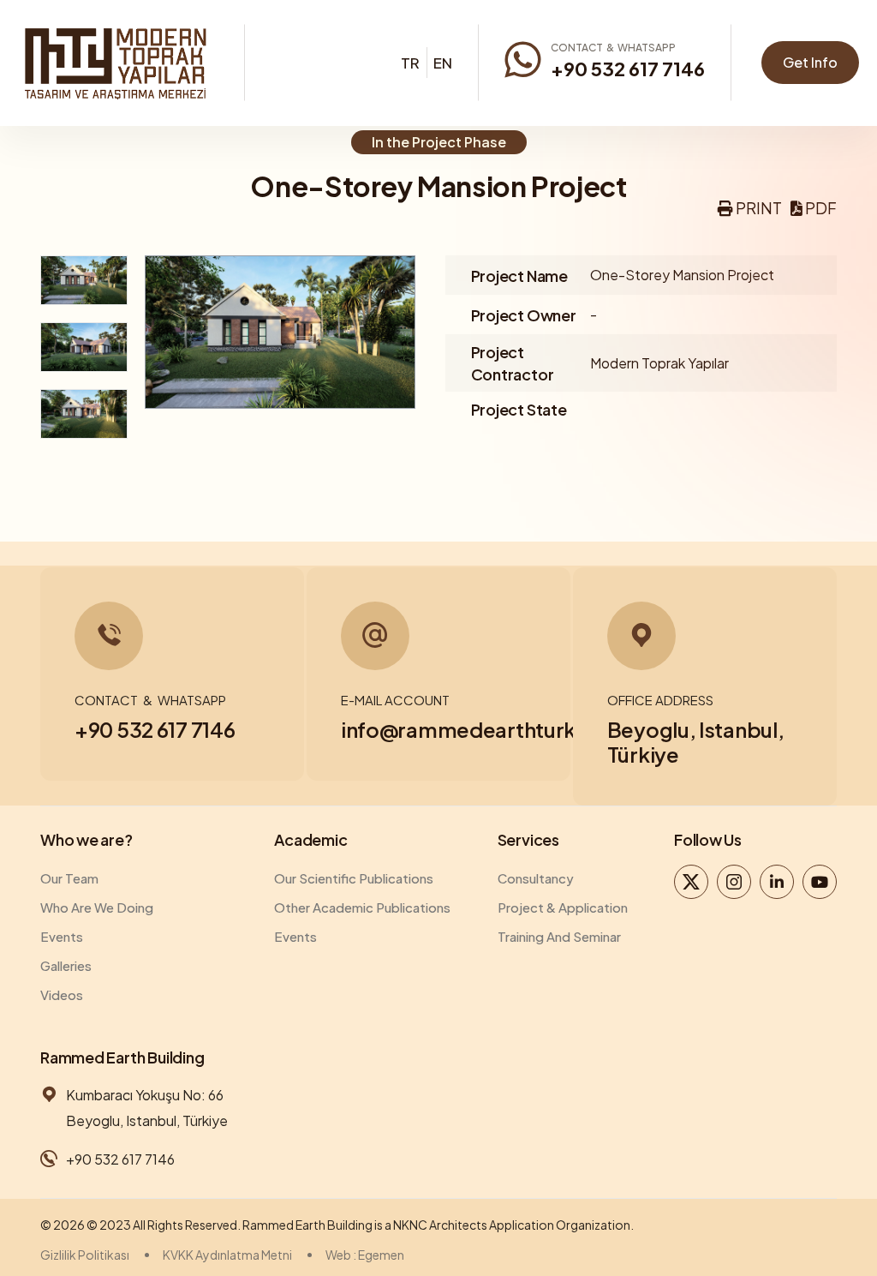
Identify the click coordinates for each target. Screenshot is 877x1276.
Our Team (69, 878)
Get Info (810, 62)
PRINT (757, 208)
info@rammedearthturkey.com (496, 729)
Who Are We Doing (96, 907)
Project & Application (563, 907)
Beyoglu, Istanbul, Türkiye (696, 741)
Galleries (66, 965)
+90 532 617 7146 (628, 69)
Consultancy (536, 878)
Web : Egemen (364, 1254)
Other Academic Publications (362, 907)
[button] (750, 208)
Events (61, 936)
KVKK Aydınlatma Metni (227, 1254)
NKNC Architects (440, 1224)
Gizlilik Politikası (84, 1254)
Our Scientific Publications (353, 878)
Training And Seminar (559, 936)
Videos (61, 994)
